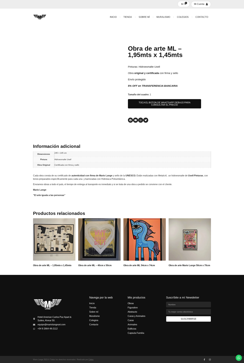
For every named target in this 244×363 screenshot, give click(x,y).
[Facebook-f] (204, 359)
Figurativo (133, 307)
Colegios (183, 17)
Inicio (113, 17)
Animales (132, 324)
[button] (130, 120)
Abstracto (132, 312)
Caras (131, 320)
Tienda (127, 17)
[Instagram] (210, 359)
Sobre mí (144, 17)
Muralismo (163, 17)
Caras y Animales (136, 316)
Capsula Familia (136, 333)
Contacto (201, 17)
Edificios (132, 329)
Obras (131, 303)
